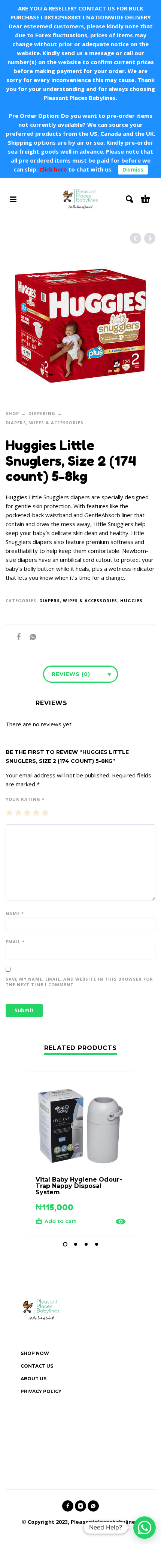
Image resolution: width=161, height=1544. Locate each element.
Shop (12, 413)
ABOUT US (33, 1378)
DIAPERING (41, 413)
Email (15, 941)
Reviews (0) (71, 674)
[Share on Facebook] (16, 636)
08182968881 (62, 17)
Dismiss (132, 169)
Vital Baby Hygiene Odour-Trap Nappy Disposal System (79, 1186)
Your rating (25, 799)
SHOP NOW (35, 1353)
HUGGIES (131, 600)
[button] (65, 1244)
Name (15, 913)
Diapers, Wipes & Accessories (44, 422)
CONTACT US (37, 1366)
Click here (52, 169)
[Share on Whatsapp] (31, 636)
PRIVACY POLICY (41, 1391)
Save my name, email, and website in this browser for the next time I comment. (79, 981)
